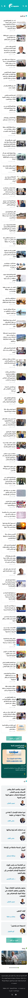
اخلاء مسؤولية (6, 988)
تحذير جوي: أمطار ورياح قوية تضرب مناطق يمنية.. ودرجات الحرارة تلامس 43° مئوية (9, 525)
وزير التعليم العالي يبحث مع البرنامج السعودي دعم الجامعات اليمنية (15, 769)
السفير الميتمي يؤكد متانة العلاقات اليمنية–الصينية (10, 410)
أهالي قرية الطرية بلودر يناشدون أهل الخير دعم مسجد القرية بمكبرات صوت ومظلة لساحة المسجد (9, 214)
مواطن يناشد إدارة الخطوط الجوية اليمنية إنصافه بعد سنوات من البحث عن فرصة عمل (9, 641)
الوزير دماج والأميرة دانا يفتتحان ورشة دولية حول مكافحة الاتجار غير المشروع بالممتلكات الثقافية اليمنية (10, 143)
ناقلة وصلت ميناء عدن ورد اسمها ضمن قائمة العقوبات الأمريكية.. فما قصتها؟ (9, 629)
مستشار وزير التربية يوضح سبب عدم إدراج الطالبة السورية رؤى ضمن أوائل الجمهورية (10, 676)
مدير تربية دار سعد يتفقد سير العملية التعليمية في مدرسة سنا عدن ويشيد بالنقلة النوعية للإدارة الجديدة (9, 62)
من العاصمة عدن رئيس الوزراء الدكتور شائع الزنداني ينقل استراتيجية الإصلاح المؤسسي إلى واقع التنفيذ (14, 868)
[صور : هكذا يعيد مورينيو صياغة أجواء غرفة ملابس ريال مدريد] (14, 958)
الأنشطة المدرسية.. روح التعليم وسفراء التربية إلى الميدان (10, 179)
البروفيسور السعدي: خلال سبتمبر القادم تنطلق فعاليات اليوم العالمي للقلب (9, 547)
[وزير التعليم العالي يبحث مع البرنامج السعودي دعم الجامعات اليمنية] (14, 756)
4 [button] (14, 967)
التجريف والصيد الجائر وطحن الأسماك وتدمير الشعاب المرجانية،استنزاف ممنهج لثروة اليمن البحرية (15, 793)
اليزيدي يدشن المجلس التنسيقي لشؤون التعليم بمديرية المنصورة (10, 503)
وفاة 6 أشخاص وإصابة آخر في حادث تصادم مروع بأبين (9, 118)
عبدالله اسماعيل (11, 856)
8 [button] (9, 967)
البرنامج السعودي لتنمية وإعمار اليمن (17, 746)
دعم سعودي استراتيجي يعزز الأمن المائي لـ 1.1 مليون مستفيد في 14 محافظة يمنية (9, 240)
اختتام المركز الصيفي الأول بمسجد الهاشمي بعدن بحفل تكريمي (9, 350)
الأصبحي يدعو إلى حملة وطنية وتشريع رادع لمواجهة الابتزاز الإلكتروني (9, 536)
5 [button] (13, 967)
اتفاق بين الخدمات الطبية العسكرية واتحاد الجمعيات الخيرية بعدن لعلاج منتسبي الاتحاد (9, 253)
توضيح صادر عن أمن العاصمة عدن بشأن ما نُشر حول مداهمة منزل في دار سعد (9, 514)
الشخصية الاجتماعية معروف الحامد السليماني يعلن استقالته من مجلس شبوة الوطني (9, 277)
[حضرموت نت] (14, 5)
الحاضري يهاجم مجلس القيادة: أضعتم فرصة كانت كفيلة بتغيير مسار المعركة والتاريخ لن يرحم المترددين (10, 49)
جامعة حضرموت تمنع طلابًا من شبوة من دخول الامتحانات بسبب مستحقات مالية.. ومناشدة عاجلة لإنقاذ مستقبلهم (9, 337)
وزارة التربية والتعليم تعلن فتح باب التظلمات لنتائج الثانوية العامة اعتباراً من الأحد (9, 400)
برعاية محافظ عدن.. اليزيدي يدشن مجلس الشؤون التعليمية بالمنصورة (9, 653)
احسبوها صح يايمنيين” (18, 925)
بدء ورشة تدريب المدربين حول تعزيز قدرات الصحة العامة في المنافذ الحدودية (10, 608)
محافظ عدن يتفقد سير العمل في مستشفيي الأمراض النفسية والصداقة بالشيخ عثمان (9, 362)
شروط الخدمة (16, 990)
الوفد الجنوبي (21, 910)
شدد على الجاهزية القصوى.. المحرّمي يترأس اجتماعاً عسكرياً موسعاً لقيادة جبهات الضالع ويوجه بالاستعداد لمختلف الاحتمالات (9, 24)
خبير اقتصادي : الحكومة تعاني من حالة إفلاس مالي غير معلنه (10, 389)
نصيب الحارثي (11, 803)
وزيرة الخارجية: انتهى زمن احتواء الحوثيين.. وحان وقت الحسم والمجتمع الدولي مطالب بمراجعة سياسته (9, 480)
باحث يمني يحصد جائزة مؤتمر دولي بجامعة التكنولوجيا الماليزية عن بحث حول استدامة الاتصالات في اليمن (9, 422)
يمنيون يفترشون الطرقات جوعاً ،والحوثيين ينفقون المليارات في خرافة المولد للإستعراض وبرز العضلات (15, 891)
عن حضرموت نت (21, 988)
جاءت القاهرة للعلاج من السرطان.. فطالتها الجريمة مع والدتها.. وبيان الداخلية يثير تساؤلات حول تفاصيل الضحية (9, 701)
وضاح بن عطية (11, 916)
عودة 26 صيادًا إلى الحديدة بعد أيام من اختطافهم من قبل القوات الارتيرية (10, 311)
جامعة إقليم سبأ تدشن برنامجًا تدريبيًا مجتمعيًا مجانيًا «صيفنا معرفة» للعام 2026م (9, 300)
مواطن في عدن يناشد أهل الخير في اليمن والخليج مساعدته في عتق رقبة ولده (9, 492)
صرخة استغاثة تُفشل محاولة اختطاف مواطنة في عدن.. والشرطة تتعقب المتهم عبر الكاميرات (9, 130)
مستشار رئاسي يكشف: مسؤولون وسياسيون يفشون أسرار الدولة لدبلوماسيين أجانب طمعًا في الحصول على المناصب (9, 376)
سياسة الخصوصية (13, 988)
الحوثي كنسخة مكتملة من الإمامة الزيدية (14, 848)
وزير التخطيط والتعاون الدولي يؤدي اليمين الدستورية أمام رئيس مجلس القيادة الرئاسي (9, 664)
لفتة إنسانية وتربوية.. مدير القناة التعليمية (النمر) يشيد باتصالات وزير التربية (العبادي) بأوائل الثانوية (9, 227)
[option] (14, 760)
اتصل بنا (10, 990)
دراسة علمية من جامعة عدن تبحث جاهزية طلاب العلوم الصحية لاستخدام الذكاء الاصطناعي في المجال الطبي (9, 191)
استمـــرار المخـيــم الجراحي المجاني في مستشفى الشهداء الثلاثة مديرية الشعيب (9, 97)
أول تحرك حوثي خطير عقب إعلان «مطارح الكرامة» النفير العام (9, 571)
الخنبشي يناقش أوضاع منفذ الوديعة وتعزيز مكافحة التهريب (9, 168)
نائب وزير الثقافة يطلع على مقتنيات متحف (9, 86)
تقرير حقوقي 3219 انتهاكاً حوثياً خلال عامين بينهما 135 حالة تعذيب (9, 468)
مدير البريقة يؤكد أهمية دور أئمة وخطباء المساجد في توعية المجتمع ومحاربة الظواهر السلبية (9, 596)
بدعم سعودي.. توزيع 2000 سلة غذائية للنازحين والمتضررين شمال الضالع (9, 37)
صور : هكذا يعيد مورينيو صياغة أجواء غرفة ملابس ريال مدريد (15, 961)
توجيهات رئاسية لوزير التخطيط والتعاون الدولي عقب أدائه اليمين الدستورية (9, 433)
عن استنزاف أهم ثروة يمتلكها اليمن (16, 831)
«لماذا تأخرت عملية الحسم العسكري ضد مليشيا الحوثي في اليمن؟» (9, 265)
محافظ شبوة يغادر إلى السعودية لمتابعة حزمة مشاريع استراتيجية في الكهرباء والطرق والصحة (9, 583)
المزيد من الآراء (14, 940)
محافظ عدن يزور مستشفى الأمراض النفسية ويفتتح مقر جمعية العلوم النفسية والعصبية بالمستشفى (9, 456)
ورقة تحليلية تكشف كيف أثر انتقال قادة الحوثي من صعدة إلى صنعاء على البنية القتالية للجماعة (9, 156)
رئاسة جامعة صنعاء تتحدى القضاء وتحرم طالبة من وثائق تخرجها (9, 618)
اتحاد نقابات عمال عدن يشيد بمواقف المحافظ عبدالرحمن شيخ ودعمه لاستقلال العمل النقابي (9, 715)
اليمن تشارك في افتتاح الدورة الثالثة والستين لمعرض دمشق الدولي (9, 727)
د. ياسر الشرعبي (11, 879)
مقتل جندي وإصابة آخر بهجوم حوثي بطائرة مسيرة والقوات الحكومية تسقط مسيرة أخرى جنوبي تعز (9, 559)
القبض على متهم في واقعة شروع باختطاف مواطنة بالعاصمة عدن (9, 289)
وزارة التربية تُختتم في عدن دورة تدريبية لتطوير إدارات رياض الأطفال (10, 108)
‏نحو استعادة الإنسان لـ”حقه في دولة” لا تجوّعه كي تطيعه (15, 813)
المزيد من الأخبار (13, 738)
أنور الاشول (11, 931)
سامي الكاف (11, 821)
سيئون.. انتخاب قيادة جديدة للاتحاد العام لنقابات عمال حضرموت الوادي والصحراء (9, 444)
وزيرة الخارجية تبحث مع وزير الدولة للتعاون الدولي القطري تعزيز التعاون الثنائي (9, 203)
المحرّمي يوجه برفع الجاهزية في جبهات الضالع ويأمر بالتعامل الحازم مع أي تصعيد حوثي (9, 323)
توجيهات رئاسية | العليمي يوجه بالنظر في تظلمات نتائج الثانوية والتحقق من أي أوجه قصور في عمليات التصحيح (9, 75)
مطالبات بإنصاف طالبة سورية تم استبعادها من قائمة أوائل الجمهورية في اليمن (9, 688)
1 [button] (18, 967)
